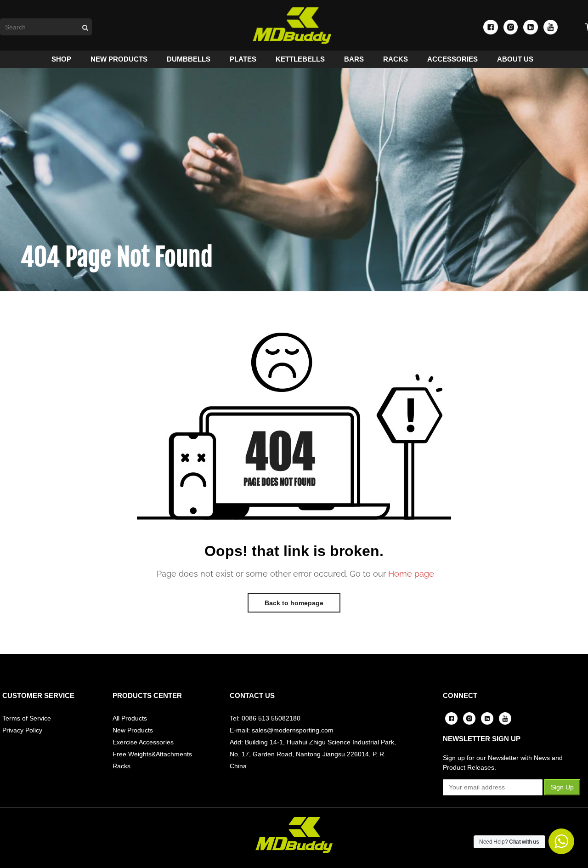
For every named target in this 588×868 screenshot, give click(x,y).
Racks (121, 766)
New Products (133, 730)
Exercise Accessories (143, 742)
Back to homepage (294, 603)
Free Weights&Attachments (152, 754)
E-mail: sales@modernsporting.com (282, 730)
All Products (130, 718)
